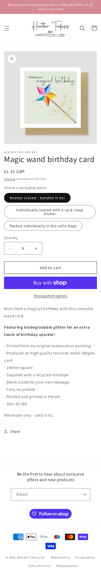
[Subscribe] (84, 494)
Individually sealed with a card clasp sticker (49, 211)
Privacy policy (85, 557)
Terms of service (39, 566)
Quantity (11, 237)
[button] (7, 28)
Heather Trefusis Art (31, 557)
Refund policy (60, 557)
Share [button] (15, 431)
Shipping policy (67, 566)
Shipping (9, 179)
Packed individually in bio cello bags (43, 225)
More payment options (50, 296)
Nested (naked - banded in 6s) (37, 197)
